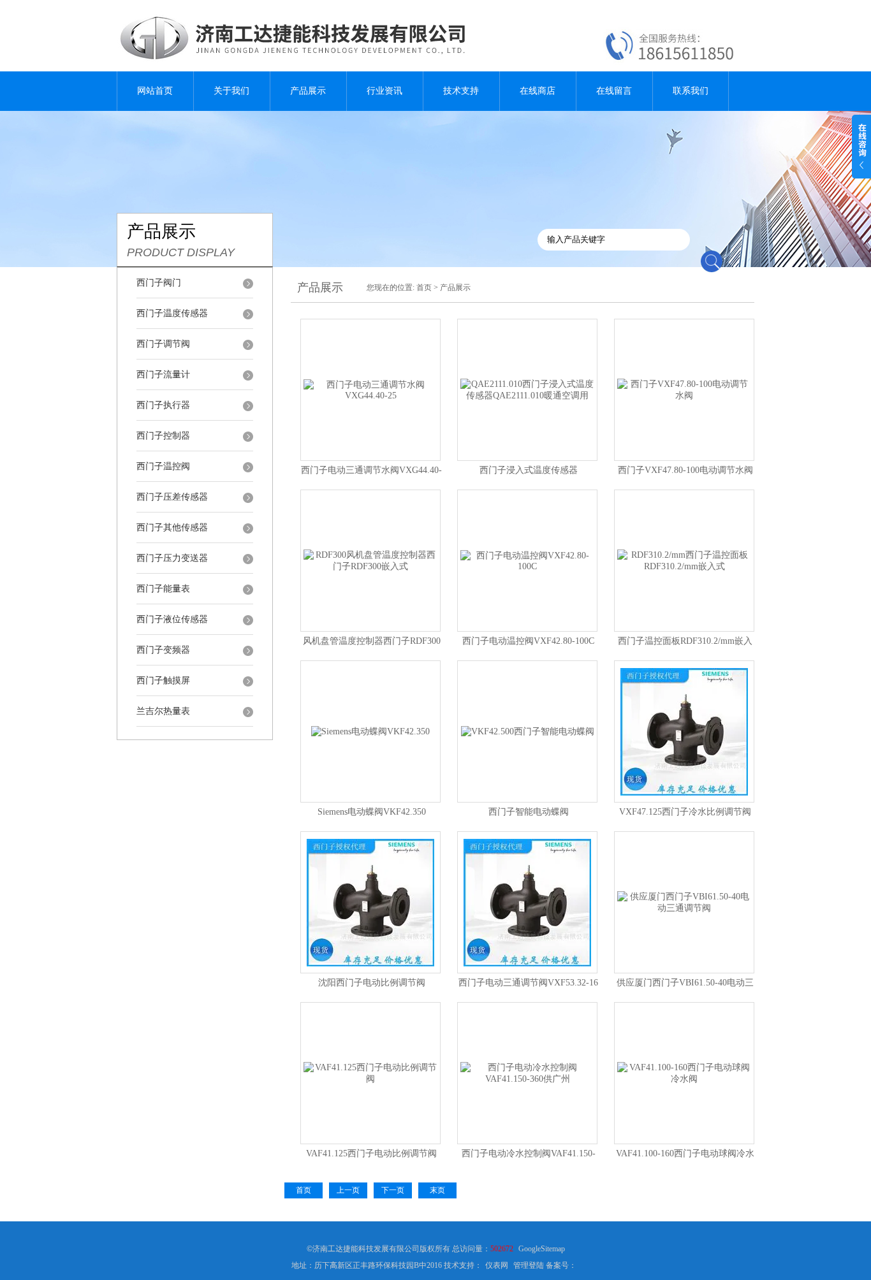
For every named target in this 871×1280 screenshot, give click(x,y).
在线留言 (614, 91)
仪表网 (496, 1265)
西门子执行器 (163, 405)
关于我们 (231, 91)
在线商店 (537, 91)
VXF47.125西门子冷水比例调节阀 (685, 812)
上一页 (348, 1190)
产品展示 (308, 91)
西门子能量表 (163, 588)
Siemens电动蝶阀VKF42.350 (372, 812)
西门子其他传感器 (172, 527)
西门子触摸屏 (163, 680)
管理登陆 (528, 1265)
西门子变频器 (163, 650)
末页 (437, 1190)
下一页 (392, 1190)
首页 (424, 287)
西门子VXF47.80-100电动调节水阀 (685, 470)
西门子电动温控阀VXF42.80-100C (528, 641)
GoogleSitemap (541, 1248)
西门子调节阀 (163, 344)
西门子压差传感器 (172, 497)
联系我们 (690, 91)
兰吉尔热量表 (163, 711)
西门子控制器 (163, 435)
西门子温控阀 (163, 466)
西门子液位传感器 (172, 619)
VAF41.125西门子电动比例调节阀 (371, 1153)
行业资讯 (384, 91)
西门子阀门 (158, 282)
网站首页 (155, 91)
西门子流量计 (163, 374)
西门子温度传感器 (172, 313)
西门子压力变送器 (172, 558)
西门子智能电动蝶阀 (528, 812)
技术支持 (461, 91)
